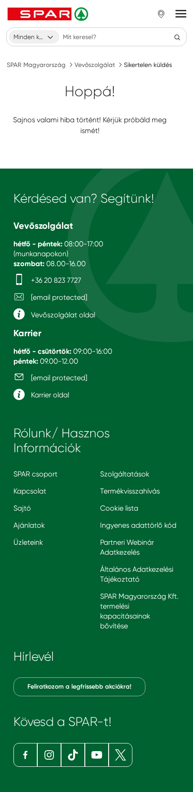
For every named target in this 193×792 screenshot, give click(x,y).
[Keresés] (177, 36)
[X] (120, 755)
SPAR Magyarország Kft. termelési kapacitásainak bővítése (139, 611)
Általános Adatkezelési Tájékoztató (136, 574)
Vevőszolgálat (95, 64)
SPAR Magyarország (36, 64)
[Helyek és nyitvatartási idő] (161, 14)
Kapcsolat (29, 491)
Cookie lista (119, 508)
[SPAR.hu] (49, 14)
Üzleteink (28, 542)
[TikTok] (73, 755)
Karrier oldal (49, 395)
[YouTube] (97, 755)
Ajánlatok (29, 525)
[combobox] (34, 37)
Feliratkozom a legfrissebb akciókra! (79, 686)
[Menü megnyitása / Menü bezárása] (180, 14)
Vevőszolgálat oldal (62, 315)
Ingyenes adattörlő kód (138, 525)
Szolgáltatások (124, 474)
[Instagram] (49, 755)
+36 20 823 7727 (55, 280)
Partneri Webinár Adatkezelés (127, 547)
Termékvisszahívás (130, 491)
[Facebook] (25, 755)
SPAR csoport (35, 474)
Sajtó (22, 508)
